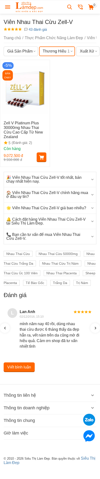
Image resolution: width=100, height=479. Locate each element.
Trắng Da (60, 283)
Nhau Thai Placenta (61, 273)
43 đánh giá (37, 29)
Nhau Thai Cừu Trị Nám (60, 263)
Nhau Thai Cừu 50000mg (58, 254)
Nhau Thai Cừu (18, 254)
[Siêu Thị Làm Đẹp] (30, 7)
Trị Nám (82, 283)
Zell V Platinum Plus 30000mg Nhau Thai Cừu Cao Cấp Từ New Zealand (23, 130)
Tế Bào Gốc (35, 283)
